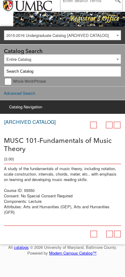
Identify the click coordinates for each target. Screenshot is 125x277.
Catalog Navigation (25, 107)
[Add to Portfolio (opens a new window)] (93, 125)
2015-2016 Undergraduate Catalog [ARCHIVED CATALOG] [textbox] (57, 35)
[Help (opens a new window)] (117, 125)
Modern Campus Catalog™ (72, 253)
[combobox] (62, 35)
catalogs (21, 247)
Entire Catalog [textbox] (18, 59)
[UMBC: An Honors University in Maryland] (18, 6)
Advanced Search (19, 93)
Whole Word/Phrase (29, 81)
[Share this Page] (101, 125)
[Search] (116, 71)
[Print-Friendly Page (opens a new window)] (109, 125)
